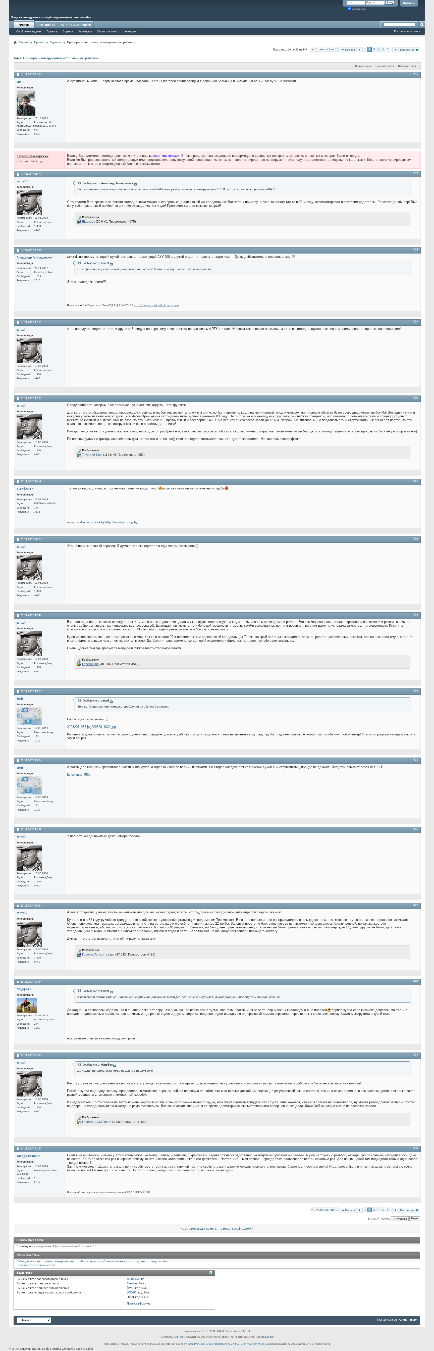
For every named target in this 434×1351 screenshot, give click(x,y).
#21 (415, 481)
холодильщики (157, 1261)
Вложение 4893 (78, 774)
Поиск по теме (383, 66)
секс (143, 1261)
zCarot (271, 1337)
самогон (132, 1261)
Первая (350, 50)
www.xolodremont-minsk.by (85, 522)
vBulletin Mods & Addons (261, 1344)
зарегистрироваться (250, 160)
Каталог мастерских (76, 25)
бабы (20, 1261)
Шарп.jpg (88, 221)
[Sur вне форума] (26, 103)
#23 (415, 614)
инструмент (45, 1261)
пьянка (120, 1261)
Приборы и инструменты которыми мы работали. (61, 58)
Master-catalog (387, 1319)
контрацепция (64, 1261)
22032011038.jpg (79, 727)
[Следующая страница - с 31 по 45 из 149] (395, 49)
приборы (82, 1261)
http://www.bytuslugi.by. (121, 522)
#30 (415, 1148)
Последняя (407, 50)
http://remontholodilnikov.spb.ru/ (156, 305)
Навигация (129, 31)
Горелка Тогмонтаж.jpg (98, 954)
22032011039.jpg (103, 727)
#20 (415, 397)
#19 (415, 321)
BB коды (133, 1279)
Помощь (409, 3)
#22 (415, 538)
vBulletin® (179, 1337)
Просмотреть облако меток (36, 1265)
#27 (415, 905)
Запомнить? (358, 9)
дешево (30, 1261)
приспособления (102, 1261)
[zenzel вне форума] (29, 202)
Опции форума (106, 31)
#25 (415, 760)
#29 (415, 1055)
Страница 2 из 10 (327, 49)
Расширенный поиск (407, 31)
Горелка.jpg (90, 664)
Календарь (85, 31)
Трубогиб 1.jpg (92, 455)
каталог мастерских (164, 156)
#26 (415, 829)
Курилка (56, 42)
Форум (24, 25)
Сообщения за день (28, 31)
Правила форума (138, 1303)
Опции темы (362, 66)
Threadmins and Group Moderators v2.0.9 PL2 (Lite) (216, 1344)
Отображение (406, 66)
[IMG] (130, 1288)
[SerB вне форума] (29, 716)
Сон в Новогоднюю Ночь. (200, 1228)
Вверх (414, 1219)
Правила (52, 31)
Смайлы (132, 1283)
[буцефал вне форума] (27, 1005)
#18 (415, 249)
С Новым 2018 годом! (236, 1228)
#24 (415, 690)
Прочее (39, 42)
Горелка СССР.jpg (95, 1122)
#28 (415, 981)
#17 (415, 173)
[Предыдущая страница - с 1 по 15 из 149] (359, 49)
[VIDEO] (132, 1292)
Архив (403, 1319)
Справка (68, 31)
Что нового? (46, 25)
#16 (415, 74)
